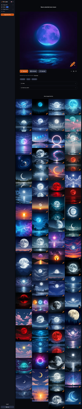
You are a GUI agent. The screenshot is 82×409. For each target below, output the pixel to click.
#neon (28, 79)
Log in (7, 404)
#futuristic (34, 79)
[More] (71, 71)
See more (36, 75)
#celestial (23, 79)
